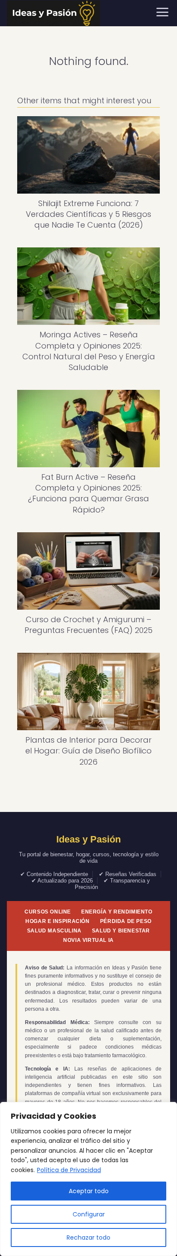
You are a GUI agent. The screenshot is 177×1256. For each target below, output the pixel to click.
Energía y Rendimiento (117, 912)
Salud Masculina (54, 931)
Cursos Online (47, 912)
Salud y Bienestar (121, 931)
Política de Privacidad (69, 1170)
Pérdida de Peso (126, 921)
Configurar (89, 1214)
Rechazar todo (88, 1237)
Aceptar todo (89, 1191)
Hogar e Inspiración (57, 921)
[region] (88, 1179)
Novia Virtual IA (88, 940)
